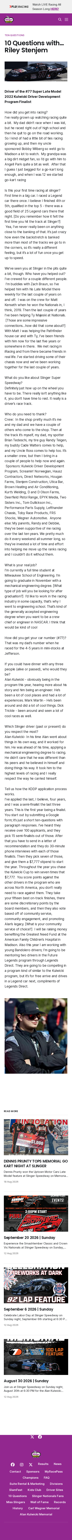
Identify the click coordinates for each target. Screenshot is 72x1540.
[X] (32, 1437)
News (57, 1464)
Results (43, 1464)
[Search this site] (60, 19)
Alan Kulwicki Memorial (36, 1514)
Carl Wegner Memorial (44, 1508)
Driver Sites (54, 1490)
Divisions (56, 1484)
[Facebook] (40, 1437)
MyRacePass (54, 1471)
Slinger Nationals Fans (48, 1496)
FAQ (47, 1477)
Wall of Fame (39, 1502)
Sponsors (32, 1471)
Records (60, 1502)
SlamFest (15, 1490)
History (18, 1508)
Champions (30, 1477)
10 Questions (17, 1496)
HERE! (54, 9)
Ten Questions (14, 35)
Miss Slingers (15, 1502)
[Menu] (66, 19)
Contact (15, 1471)
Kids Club (34, 1490)
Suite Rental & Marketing (27, 1484)
